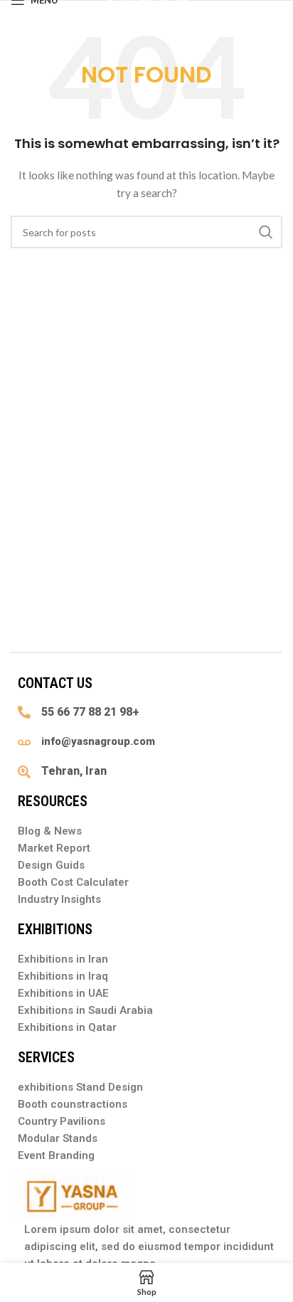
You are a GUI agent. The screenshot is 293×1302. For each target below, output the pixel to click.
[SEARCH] (266, 232)
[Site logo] (146, 7)
